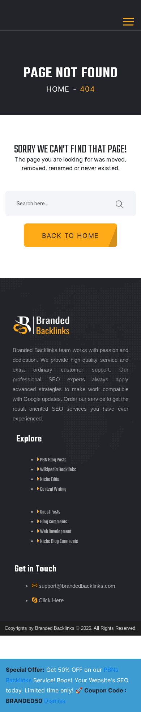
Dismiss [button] (54, 700)
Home (57, 89)
